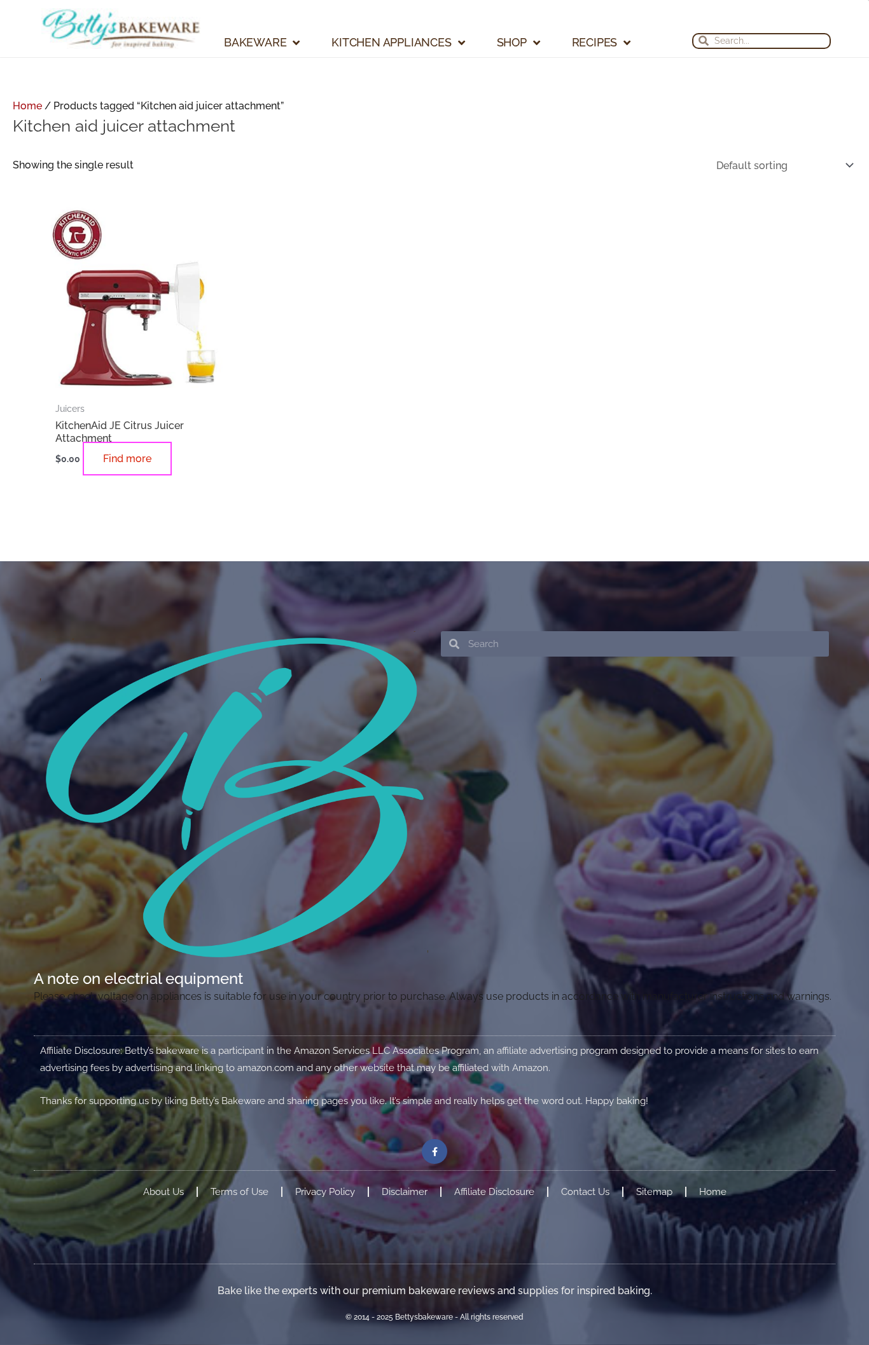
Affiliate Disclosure (494, 1259)
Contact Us (585, 1259)
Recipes (595, 42)
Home (27, 106)
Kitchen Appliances (391, 42)
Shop (512, 42)
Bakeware (255, 42)
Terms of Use (239, 1259)
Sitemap (654, 1259)
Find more (70, 506)
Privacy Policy (325, 1259)
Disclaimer (405, 1259)
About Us (163, 1259)
